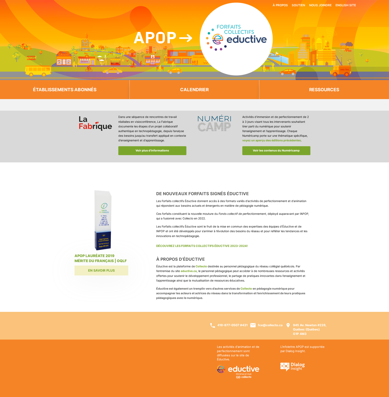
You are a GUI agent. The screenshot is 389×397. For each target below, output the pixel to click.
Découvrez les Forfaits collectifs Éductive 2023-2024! (202, 246)
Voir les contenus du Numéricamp (276, 150)
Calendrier (194, 89)
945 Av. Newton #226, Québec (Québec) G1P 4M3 (310, 329)
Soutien (298, 5)
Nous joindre (320, 5)
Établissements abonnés (64, 89)
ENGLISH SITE (346, 5)
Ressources (324, 89)
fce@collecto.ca (270, 325)
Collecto (246, 288)
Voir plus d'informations (152, 150)
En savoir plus (101, 270)
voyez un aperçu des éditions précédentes (271, 140)
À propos (280, 5)
